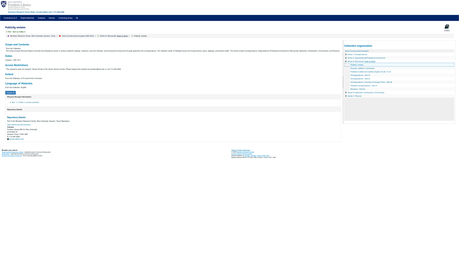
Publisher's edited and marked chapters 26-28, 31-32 (370, 71)
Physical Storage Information (19, 97)
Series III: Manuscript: (114, 36)
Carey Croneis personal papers (357, 51)
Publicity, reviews (356, 65)
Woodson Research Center (19, 12)
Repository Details (14, 109)
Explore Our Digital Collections (12, 156)
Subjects (41, 17)
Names (52, 17)
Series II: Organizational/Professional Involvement (366, 58)
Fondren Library (236, 154)
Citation (447, 30)
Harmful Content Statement (240, 150)
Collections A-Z (10, 17)
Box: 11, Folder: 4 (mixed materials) (25, 102)
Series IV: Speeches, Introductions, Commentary (366, 92)
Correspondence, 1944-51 (360, 75)
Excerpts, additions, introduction (362, 68)
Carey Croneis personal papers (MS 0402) (78, 36)
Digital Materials (27, 17)
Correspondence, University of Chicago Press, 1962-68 (371, 82)
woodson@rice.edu (16, 139)
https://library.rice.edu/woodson (19, 124)
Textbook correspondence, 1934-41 (363, 85)
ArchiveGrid (5, 154)
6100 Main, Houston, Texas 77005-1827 (256, 155)
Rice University (247, 154)
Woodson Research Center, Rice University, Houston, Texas (32, 36)
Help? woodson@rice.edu (41, 12)
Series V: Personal (354, 96)
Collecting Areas (65, 17)
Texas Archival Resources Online (12, 152)
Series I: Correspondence (357, 54)
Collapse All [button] (10, 93)
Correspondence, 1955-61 (360, 78)
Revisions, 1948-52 (357, 89)
